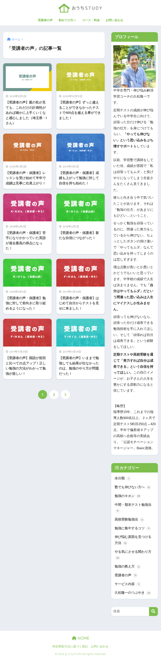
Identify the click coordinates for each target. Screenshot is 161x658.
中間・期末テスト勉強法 (133, 507)
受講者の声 (45, 20)
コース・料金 (91, 20)
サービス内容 (127, 584)
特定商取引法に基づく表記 (70, 646)
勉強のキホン (127, 496)
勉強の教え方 (127, 566)
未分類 (122, 478)
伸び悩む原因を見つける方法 (133, 540)
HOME (82, 638)
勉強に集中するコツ (132, 528)
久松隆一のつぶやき (132, 593)
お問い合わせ (114, 20)
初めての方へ (67, 20)
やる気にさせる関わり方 (133, 554)
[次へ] (65, 394)
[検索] (153, 611)
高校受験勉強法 (129, 519)
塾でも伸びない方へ (132, 487)
